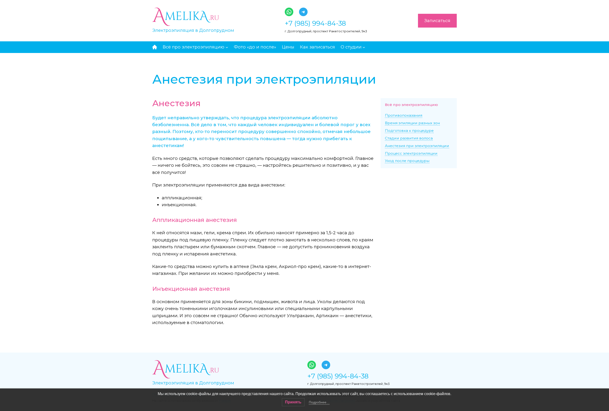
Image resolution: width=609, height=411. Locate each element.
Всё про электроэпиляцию (193, 47)
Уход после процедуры (407, 160)
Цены (288, 47)
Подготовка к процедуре (409, 130)
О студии (351, 47)
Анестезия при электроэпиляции (417, 145)
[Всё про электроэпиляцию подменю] (227, 47)
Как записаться (317, 47)
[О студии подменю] (364, 47)
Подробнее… (319, 402)
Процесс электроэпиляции (411, 153)
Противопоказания (403, 115)
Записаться (437, 20)
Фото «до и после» (255, 47)
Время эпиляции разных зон (412, 123)
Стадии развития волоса (409, 138)
